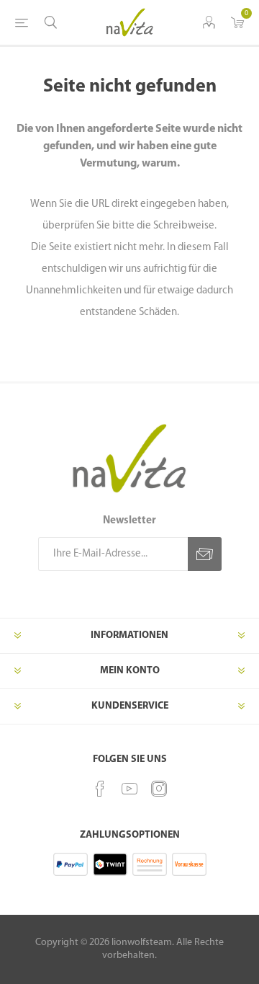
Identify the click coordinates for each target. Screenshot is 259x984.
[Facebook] (100, 788)
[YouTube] (129, 788)
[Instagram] (159, 788)
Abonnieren (205, 554)
